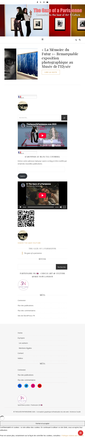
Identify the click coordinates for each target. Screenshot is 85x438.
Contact (21, 353)
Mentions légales (25, 348)
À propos (21, 338)
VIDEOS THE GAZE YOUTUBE (29, 243)
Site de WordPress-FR (26, 315)
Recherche (62, 267)
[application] (42, 195)
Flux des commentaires (26, 310)
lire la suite (51, 72)
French (21, 97)
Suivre (22, 176)
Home (20, 333)
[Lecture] (20, 207)
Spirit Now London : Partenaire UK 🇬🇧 (30, 405)
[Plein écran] (64, 207)
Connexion (22, 300)
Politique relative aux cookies (73, 435)
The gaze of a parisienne (42, 248)
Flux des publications (25, 305)
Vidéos (20, 358)
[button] (30, 218)
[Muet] (61, 207)
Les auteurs (23, 343)
